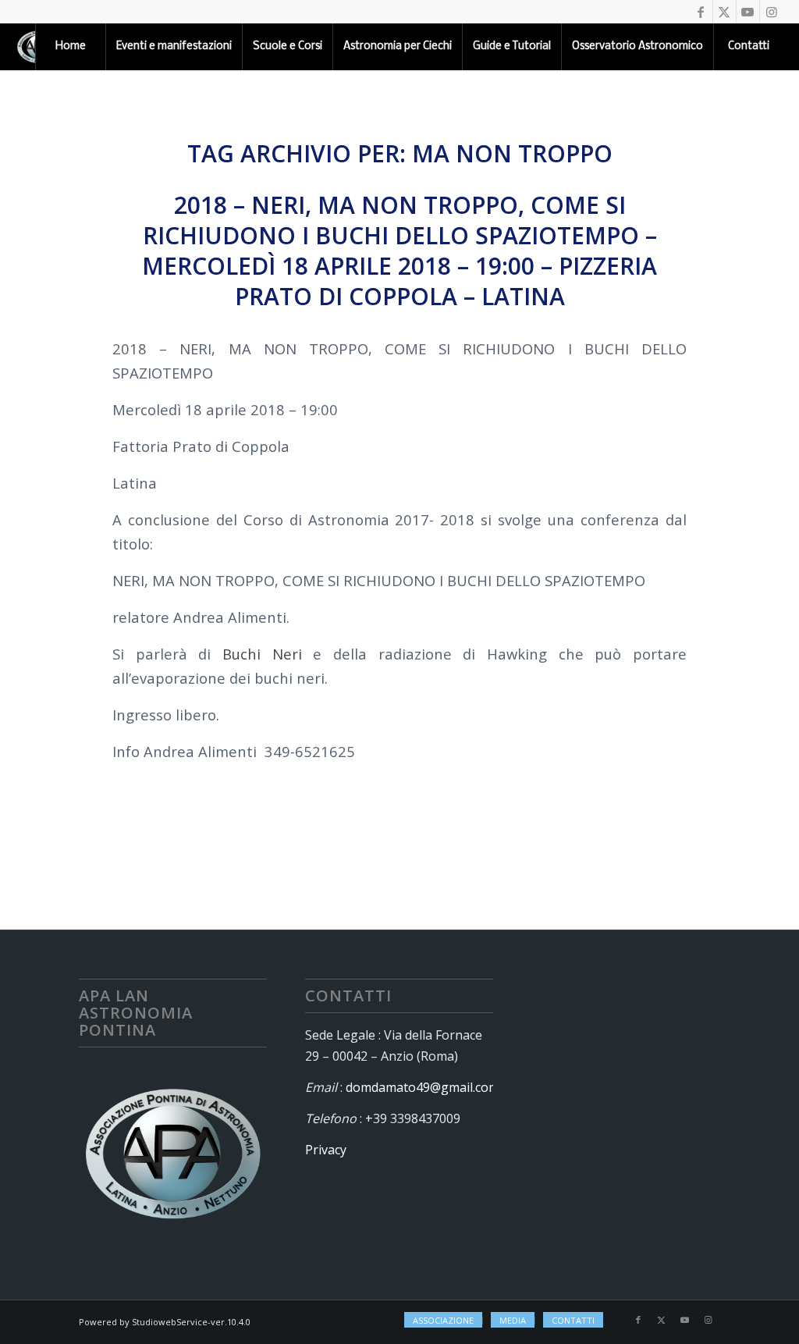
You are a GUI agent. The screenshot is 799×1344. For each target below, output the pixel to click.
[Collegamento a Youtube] (748, 11)
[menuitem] (70, 46)
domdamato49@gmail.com (422, 1087)
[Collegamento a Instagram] (771, 11)
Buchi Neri (262, 653)
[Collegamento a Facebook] (701, 11)
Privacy (325, 1149)
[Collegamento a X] (724, 11)
